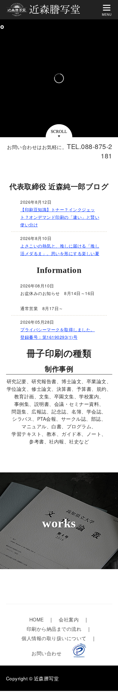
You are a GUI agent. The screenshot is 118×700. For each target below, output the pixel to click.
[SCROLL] (59, 133)
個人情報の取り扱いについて (54, 638)
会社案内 (69, 619)
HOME (36, 619)
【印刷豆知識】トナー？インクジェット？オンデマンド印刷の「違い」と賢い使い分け (59, 217)
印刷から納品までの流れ (54, 628)
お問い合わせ (46, 653)
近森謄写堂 (46, 678)
